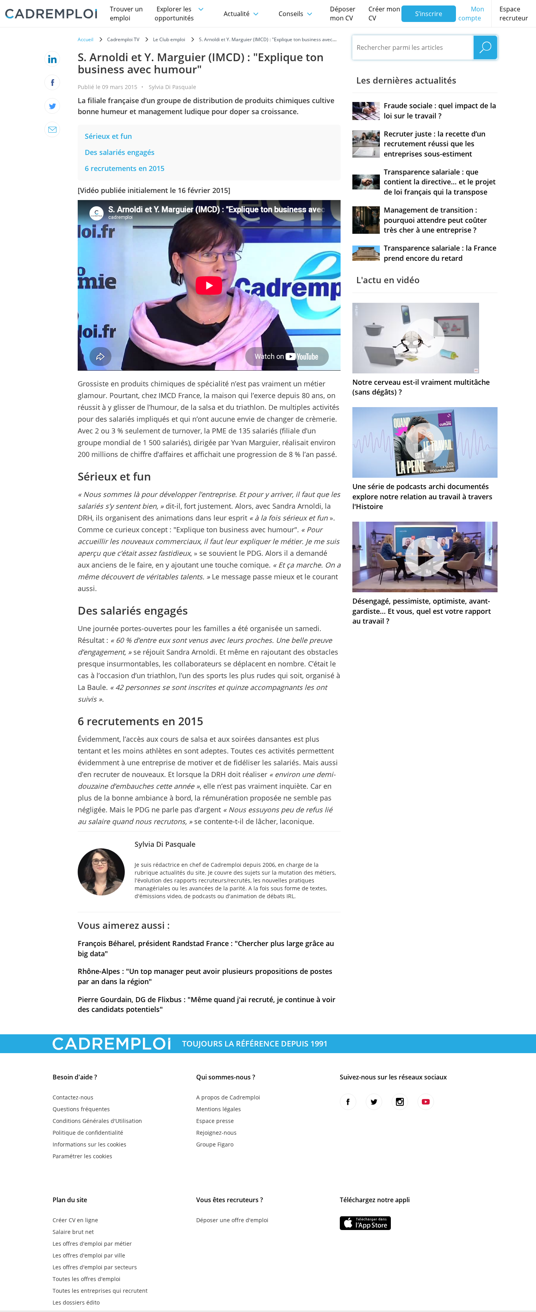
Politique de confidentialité (88, 1132)
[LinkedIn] (52, 59)
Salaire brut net (73, 1232)
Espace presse (215, 1121)
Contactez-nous (73, 1097)
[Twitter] (52, 106)
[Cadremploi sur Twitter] (374, 1102)
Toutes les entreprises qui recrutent (100, 1290)
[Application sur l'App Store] (365, 1223)
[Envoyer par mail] (52, 129)
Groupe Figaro (214, 1144)
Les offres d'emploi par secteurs (95, 1267)
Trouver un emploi (126, 13)
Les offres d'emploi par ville (89, 1255)
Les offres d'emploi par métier (92, 1243)
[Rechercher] (485, 47)
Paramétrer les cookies (82, 1156)
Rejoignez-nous (216, 1132)
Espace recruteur (514, 13)
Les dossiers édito (76, 1302)
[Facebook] (52, 82)
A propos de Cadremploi (228, 1097)
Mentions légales (218, 1109)
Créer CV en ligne (75, 1220)
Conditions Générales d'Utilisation (97, 1121)
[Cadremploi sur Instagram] (400, 1102)
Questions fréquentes (81, 1109)
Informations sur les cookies (89, 1144)
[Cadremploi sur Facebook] (348, 1102)
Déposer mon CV (343, 13)
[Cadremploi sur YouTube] (425, 1102)
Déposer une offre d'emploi (232, 1220)
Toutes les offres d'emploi (86, 1279)
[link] (108, 136)
